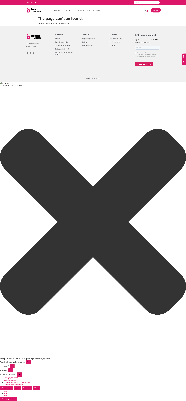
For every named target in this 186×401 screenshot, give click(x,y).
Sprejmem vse (7, 388)
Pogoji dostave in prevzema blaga (64, 53)
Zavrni (17, 388)
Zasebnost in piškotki (62, 45)
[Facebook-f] (27, 53)
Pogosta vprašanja (88, 38)
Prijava (84, 42)
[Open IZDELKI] (61, 10)
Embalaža (112, 45)
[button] (93, 222)
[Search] (158, 2)
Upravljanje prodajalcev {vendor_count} (17, 382)
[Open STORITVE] (74, 10)
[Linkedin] (34, 2)
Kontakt (57, 38)
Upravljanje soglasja (9, 399)
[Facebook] (27, 2)
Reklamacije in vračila (62, 49)
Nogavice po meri (115, 38)
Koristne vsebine (88, 45)
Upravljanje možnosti (11, 378)
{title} (5, 391)
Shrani (36, 388)
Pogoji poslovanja (61, 42)
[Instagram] (31, 2)
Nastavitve (27, 388)
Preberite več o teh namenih (13, 385)
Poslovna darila (114, 42)
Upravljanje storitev (10, 380)
